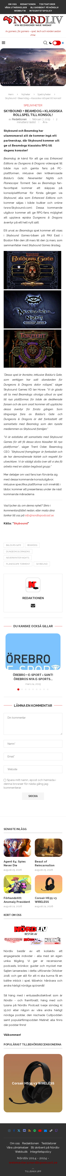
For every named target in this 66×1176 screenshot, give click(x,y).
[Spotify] (34, 1130)
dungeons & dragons (18, 551)
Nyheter (25, 94)
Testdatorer (47, 4)
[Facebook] (14, 1130)
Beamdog (32, 545)
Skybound (21, 523)
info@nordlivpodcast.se (39, 515)
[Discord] (24, 1130)
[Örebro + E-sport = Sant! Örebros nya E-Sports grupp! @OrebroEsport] (33, 651)
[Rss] (29, 1130)
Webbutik (20, 11)
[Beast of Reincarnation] (48, 848)
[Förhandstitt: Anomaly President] (17, 884)
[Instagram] (9, 1130)
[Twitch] (56, 1130)
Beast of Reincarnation (44, 863)
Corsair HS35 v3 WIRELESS (46, 900)
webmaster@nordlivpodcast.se (33, 1162)
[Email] (45, 1130)
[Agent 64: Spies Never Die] (17, 848)
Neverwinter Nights (17, 558)
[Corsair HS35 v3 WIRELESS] (48, 884)
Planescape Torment (18, 564)
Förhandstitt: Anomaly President (17, 900)
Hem (11, 94)
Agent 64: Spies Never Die (15, 863)
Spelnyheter (44, 94)
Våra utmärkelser (16, 7)
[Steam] (51, 1130)
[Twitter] (18, 1130)
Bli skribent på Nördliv (44, 7)
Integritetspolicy (40, 11)
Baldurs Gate (13, 545)
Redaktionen (28, 4)
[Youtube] (39, 1130)
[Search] (45, 43)
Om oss (12, 4)
